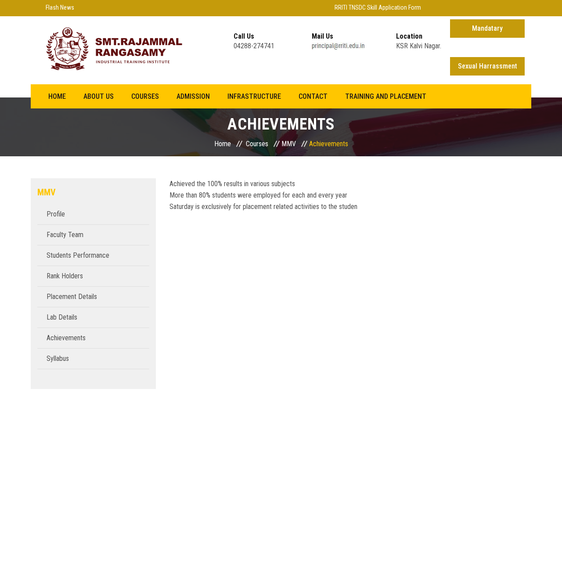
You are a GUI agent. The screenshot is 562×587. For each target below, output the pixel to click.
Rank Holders (65, 276)
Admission (193, 96)
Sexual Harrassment (487, 66)
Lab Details (62, 317)
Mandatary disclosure (487, 31)
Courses (145, 96)
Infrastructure (254, 96)
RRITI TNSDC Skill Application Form (372, 7)
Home (57, 96)
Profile (56, 214)
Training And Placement (385, 96)
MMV (288, 144)
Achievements (66, 338)
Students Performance (78, 255)
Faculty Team (65, 234)
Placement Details (72, 296)
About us (98, 96)
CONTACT (313, 96)
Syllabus (58, 358)
